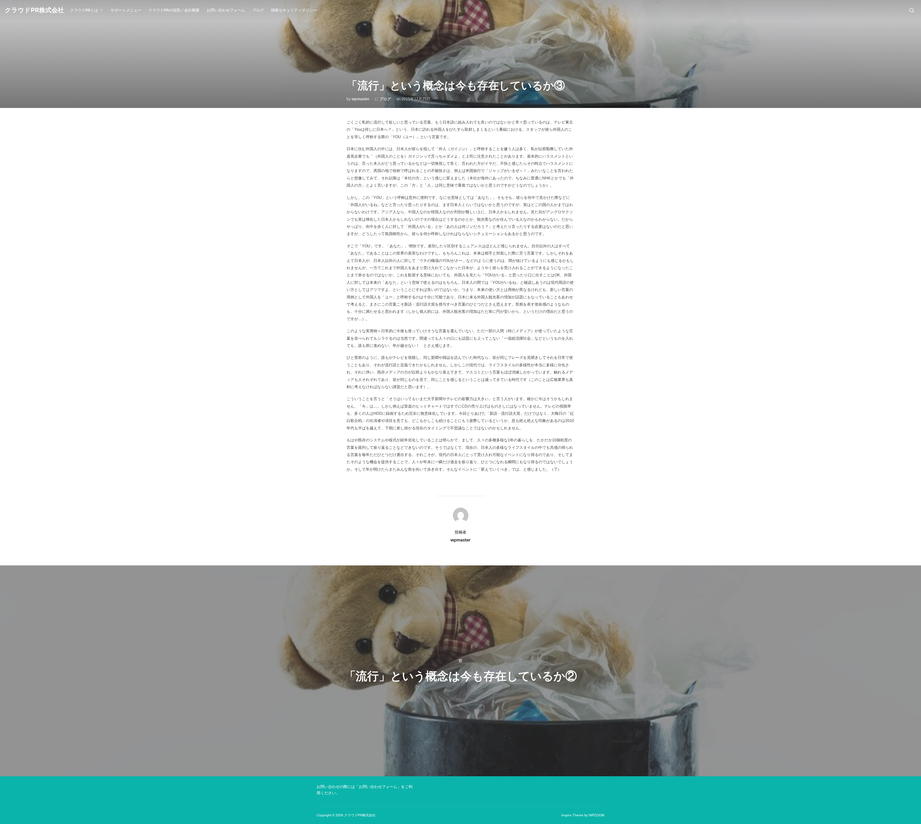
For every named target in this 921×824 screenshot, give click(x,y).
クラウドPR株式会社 (34, 10)
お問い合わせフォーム (226, 10)
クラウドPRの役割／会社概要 (174, 10)
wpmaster (360, 99)
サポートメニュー (126, 10)
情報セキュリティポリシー (294, 10)
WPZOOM (596, 815)
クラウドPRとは (84, 10)
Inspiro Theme (572, 815)
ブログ (258, 10)
